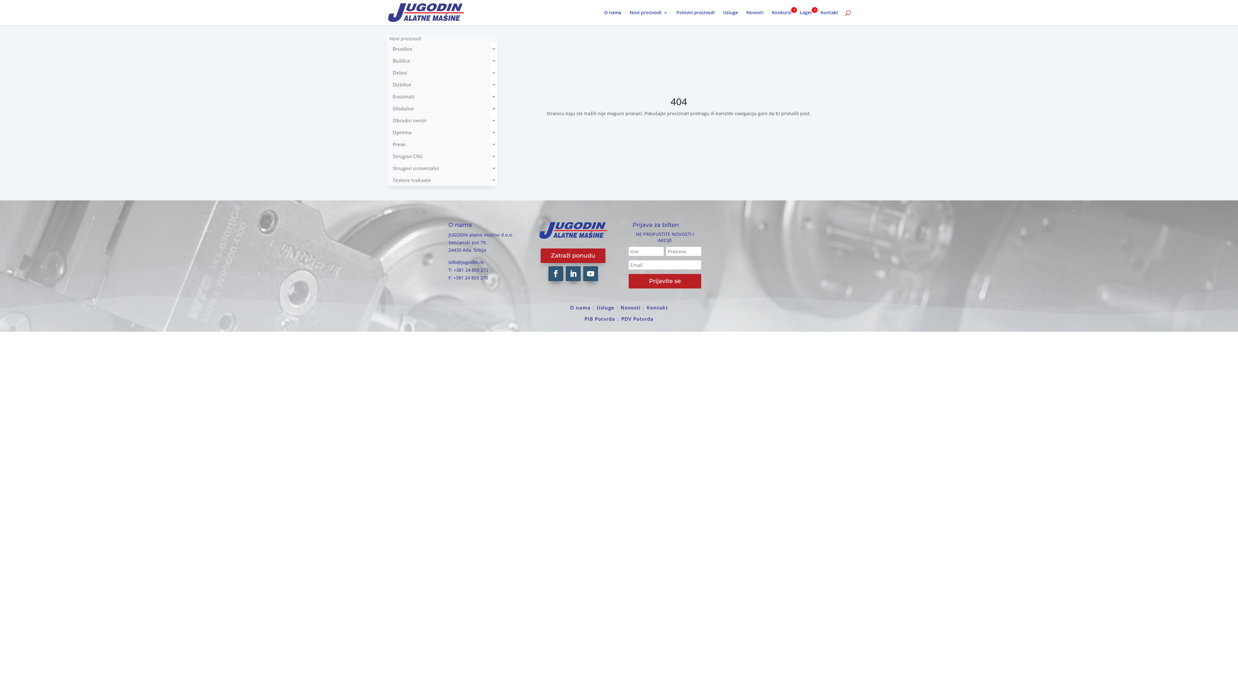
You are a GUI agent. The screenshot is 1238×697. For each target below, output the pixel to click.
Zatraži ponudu (573, 255)
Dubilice (402, 84)
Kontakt (829, 12)
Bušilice (401, 60)
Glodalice (403, 108)
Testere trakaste (412, 180)
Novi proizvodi (646, 12)
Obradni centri (410, 120)
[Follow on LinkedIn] (573, 273)
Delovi (400, 72)
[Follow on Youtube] (590, 273)
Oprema (402, 132)
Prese (399, 144)
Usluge (730, 12)
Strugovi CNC (408, 156)
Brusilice (402, 48)
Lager (806, 12)
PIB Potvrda (600, 319)
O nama (612, 12)
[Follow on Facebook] (555, 273)
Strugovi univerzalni (416, 168)
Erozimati (403, 96)
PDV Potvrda (637, 319)
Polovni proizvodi (695, 12)
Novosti (754, 12)
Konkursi (781, 12)
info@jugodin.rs (466, 262)
